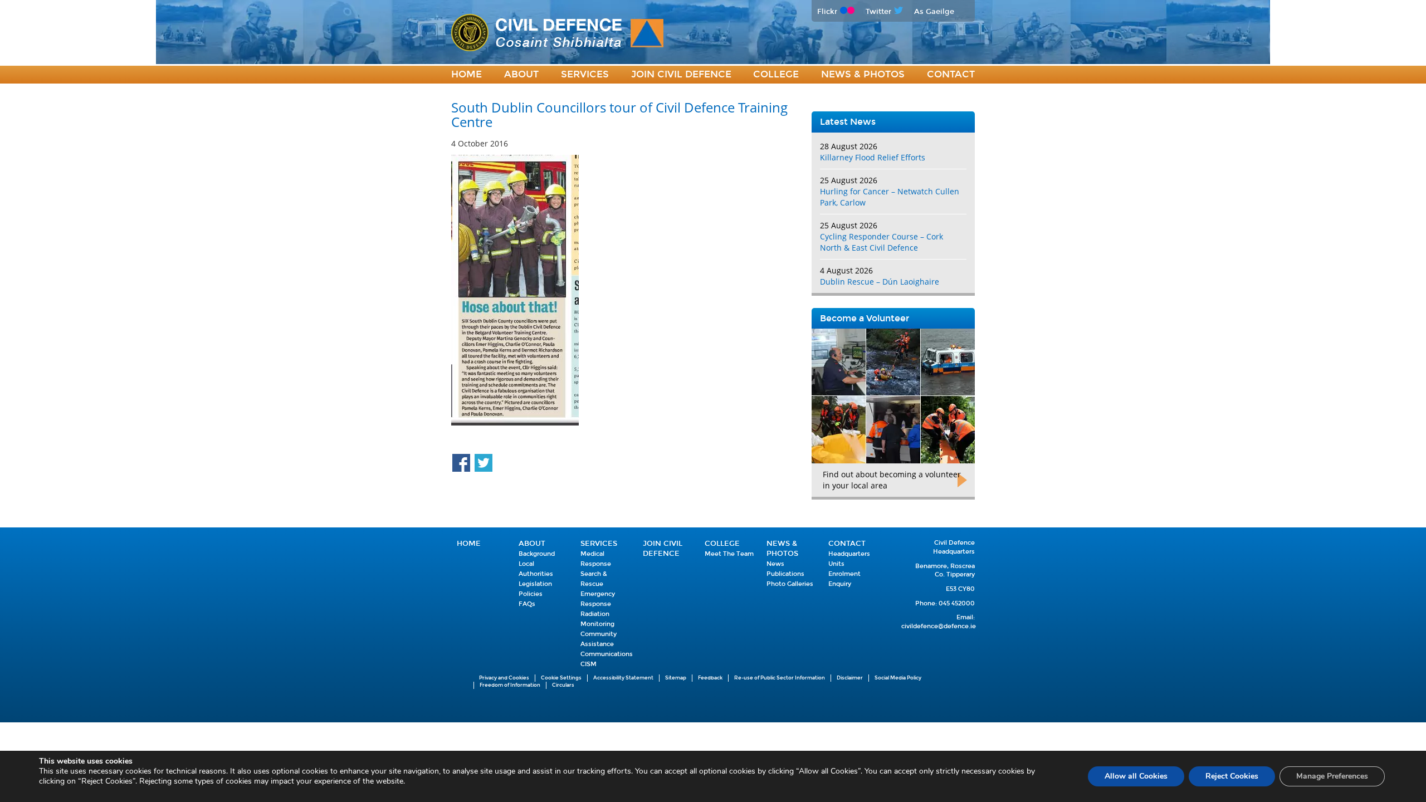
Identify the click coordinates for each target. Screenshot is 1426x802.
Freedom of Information (510, 685)
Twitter (878, 11)
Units (836, 564)
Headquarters (849, 554)
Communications (606, 654)
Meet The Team (729, 554)
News (775, 564)
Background (537, 554)
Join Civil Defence (681, 74)
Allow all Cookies (1136, 776)
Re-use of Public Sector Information (779, 678)
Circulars (563, 685)
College (776, 74)
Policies (531, 594)
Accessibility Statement (623, 678)
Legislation (535, 584)
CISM (588, 664)
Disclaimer (850, 678)
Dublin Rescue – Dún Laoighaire (879, 281)
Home (466, 74)
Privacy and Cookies (504, 678)
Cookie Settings (561, 678)
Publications (785, 574)
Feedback (710, 678)
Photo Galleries (789, 584)
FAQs (527, 604)
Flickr (827, 11)
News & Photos (863, 74)
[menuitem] (466, 75)
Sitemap (675, 678)
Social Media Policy (898, 678)
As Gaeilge (934, 11)
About (521, 74)
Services (585, 74)
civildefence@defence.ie (938, 626)
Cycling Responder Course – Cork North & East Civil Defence (881, 242)
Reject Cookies (1231, 776)
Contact (951, 74)
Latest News (848, 121)
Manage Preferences (1332, 776)
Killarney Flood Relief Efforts (872, 157)
